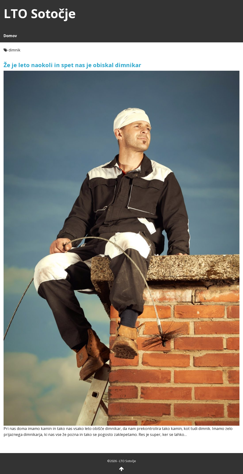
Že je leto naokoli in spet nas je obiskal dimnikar (72, 65)
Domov (10, 35)
